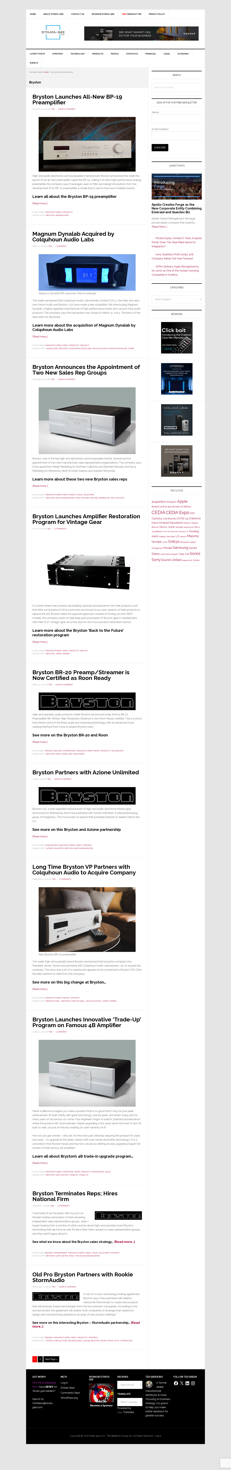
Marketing (68, 1172)
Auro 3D (57, 1341)
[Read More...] (159, 226)
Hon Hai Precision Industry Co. (176, 531)
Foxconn (187, 523)
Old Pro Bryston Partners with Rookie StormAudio (82, 1277)
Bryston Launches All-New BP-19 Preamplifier (77, 99)
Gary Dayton (62, 1175)
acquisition (159, 501)
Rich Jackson (117, 498)
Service (84, 651)
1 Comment (60, 246)
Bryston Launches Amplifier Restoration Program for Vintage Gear (86, 519)
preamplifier (62, 215)
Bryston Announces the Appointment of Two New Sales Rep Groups (86, 370)
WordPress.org (69, 1397)
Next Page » (51, 1360)
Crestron (195, 518)
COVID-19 (182, 518)
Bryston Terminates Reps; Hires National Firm (75, 1196)
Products (67, 212)
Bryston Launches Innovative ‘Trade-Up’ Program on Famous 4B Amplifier (86, 1022)
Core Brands (169, 518)
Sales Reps (89, 495)
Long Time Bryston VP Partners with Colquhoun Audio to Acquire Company (84, 869)
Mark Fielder (82, 498)
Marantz (183, 536)
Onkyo (173, 541)
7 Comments (64, 1206)
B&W (170, 507)
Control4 (157, 518)
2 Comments (60, 529)
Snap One (184, 554)
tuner (131, 348)
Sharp (156, 553)
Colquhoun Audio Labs (79, 348)
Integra (162, 536)
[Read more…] (40, 203)
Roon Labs (67, 754)
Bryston (50, 215)
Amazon (171, 501)
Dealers (58, 751)
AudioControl (159, 506)
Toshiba (196, 560)
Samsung (180, 548)
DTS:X (116, 1341)
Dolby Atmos (107, 1341)
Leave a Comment (67, 109)
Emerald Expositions (171, 522)
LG (177, 536)
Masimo (193, 536)
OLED (165, 542)
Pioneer (167, 547)
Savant (193, 547)
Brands (49, 751)
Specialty (84, 345)
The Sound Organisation (87, 1256)
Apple (182, 501)
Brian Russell (53, 1001)
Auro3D (86, 1341)
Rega (71, 1256)
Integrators (69, 751)
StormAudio (126, 1341)
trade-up (83, 1175)
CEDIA (158, 512)
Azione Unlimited (55, 848)
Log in (64, 1382)
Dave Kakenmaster (65, 498)
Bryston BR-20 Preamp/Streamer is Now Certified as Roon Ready (80, 675)
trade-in (73, 1175)
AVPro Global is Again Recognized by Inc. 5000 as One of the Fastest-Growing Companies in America (175, 270)
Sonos (195, 553)
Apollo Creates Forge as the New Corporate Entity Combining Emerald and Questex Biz (177, 208)
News (65, 345)
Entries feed (67, 1387)
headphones (189, 527)
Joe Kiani (170, 536)
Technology (117, 751)
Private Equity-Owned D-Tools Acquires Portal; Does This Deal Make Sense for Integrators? (177, 242)
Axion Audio (52, 348)
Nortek (156, 541)
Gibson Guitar (167, 527)
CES (192, 513)
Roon (58, 754)
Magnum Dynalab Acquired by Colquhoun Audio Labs (73, 236)
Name (155, 112)
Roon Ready (79, 754)
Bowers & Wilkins (181, 506)
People (72, 495)
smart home (165, 554)
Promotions (98, 1172)
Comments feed (70, 1392)
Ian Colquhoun (100, 348)
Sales (80, 495)
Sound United (171, 560)
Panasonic (185, 542)
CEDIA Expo (177, 512)
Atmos (49, 1341)
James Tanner (63, 654)
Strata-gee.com (52, 32)
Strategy (87, 845)
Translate (128, 1412)
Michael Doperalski (100, 498)
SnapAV (175, 554)
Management (60, 1253)
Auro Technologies (72, 1341)
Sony (156, 559)
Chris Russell (78, 1001)
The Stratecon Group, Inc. (120, 1436)
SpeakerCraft (187, 560)
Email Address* (160, 129)
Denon (155, 522)
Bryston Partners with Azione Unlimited (85, 772)
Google (179, 527)
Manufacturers (53, 212)
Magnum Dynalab (118, 348)
